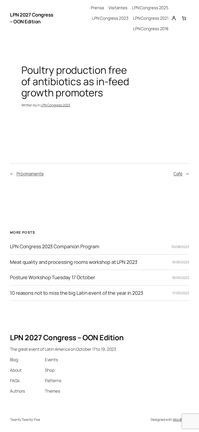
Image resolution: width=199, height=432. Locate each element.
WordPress (181, 419)
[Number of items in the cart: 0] (184, 18)
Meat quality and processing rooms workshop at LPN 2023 (73, 262)
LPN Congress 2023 (55, 105)
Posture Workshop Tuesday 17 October (52, 277)
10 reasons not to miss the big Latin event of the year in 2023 (76, 293)
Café (178, 173)
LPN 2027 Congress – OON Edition (31, 18)
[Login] (173, 18)
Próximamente (30, 173)
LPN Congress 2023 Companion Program (54, 246)
